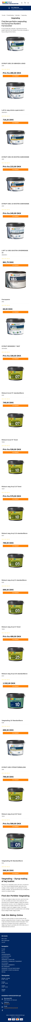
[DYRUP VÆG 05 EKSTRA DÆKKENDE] (15, 140)
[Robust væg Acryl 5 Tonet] (15, 610)
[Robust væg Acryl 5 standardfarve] (15, 564)
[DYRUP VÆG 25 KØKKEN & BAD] (15, 47)
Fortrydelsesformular (6, 956)
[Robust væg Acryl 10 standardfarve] (15, 517)
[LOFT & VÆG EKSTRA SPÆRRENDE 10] (15, 234)
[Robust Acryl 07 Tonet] (15, 423)
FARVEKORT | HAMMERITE (8, 964)
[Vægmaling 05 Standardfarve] (15, 844)
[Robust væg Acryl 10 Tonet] (15, 470)
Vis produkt (15, 76)
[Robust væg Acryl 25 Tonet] (15, 798)
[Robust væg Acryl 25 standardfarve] (15, 657)
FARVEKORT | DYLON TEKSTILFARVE (11, 968)
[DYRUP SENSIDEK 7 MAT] (15, 330)
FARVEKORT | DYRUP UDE (8, 959)
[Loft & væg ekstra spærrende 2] (15, 94)
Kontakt (3, 952)
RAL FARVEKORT (6, 966)
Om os (3, 950)
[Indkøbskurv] (25, 3)
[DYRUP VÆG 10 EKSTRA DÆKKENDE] (15, 187)
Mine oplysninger (5, 940)
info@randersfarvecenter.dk (11, 1007)
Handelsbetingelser (6, 954)
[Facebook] (2, 1010)
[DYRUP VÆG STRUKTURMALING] (15, 751)
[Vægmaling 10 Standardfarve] (15, 704)
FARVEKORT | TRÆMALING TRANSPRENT (12, 961)
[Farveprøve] (15, 283)
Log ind (3, 942)
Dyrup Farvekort (5, 957)
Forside (3, 949)
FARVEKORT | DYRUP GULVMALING (10, 970)
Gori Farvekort (5, 963)
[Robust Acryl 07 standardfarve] (15, 377)
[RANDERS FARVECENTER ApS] (10, 3)
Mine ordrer (4, 938)
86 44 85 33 (7, 1003)
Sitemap (3, 971)
